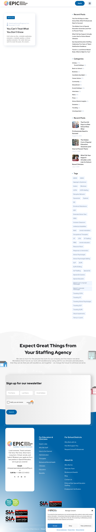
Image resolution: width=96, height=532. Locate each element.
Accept (55, 526)
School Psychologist (79, 254)
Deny (70, 526)
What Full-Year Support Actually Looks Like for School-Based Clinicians (82, 36)
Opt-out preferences (62, 530)
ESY (74, 210)
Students (75, 104)
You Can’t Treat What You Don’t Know (18, 30)
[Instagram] (25, 477)
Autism (75, 186)
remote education (84, 242)
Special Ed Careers (79, 275)
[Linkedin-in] (21, 477)
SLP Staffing (77, 271)
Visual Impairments (79, 313)
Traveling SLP (77, 305)
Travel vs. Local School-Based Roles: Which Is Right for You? (81, 51)
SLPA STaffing (77, 267)
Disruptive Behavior (79, 194)
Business (75, 72)
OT (74, 238)
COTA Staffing (84, 190)
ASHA (82, 178)
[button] (92, 510)
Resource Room (78, 246)
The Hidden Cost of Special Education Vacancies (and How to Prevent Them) (81, 28)
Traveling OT (77, 297)
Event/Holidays (79, 65)
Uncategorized (76, 111)
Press (74, 98)
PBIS (74, 242)
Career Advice (76, 78)
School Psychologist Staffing (81, 258)
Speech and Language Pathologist (80, 283)
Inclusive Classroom (79, 222)
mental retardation (85, 230)
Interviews (75, 91)
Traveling (75, 108)
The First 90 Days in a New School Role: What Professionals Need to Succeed (82, 21)
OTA (79, 238)
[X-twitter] (15, 477)
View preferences (86, 526)
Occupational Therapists (80, 234)
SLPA (80, 263)
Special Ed (87, 271)
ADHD (75, 178)
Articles (11, 17)
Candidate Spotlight (78, 75)
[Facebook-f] (18, 477)
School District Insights (79, 101)
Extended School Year (79, 214)
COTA (75, 190)
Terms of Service (80, 530)
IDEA (74, 218)
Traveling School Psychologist (82, 301)
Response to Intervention (80, 250)
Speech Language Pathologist (78, 288)
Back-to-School (77, 68)
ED (74, 202)
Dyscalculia (76, 198)
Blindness (83, 186)
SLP (74, 263)
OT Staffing (87, 238)
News (74, 94)
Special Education (78, 279)
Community (75, 81)
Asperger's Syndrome (79, 182)
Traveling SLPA (77, 309)
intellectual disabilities (79, 226)
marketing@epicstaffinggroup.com (19, 23)
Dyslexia (85, 198)
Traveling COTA (78, 293)
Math (74, 230)
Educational (76, 85)
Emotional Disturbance (80, 206)
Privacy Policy (71, 530)
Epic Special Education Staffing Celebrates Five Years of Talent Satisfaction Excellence (82, 44)
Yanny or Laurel (78, 317)
